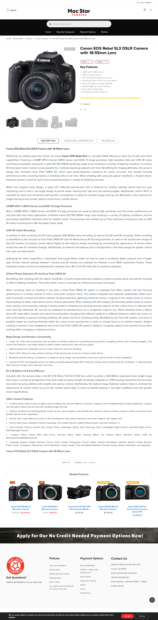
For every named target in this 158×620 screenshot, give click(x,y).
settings (12, 617)
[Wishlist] (151, 10)
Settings (142, 616)
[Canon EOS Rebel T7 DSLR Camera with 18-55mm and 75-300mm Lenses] (150, 38)
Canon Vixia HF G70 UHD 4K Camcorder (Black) (79, 507)
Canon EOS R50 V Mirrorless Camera (50, 507)
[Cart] (145, 10)
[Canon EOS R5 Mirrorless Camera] (146, 38)
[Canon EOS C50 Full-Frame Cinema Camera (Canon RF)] (137, 492)
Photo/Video (18, 39)
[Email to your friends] (85, 110)
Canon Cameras (41, 39)
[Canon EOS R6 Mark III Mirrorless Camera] (108, 492)
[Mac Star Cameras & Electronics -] (79, 12)
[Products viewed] (152, 600)
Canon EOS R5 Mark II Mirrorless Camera (20, 507)
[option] (42, 80)
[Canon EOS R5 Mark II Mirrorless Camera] (21, 492)
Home (8, 39)
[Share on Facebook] (80, 110)
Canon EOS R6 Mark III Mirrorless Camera (108, 507)
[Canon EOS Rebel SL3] (42, 80)
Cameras (29, 39)
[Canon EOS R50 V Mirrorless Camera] (50, 492)
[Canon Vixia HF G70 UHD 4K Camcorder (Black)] (79, 492)
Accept (127, 616)
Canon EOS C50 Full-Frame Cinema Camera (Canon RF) (137, 509)
